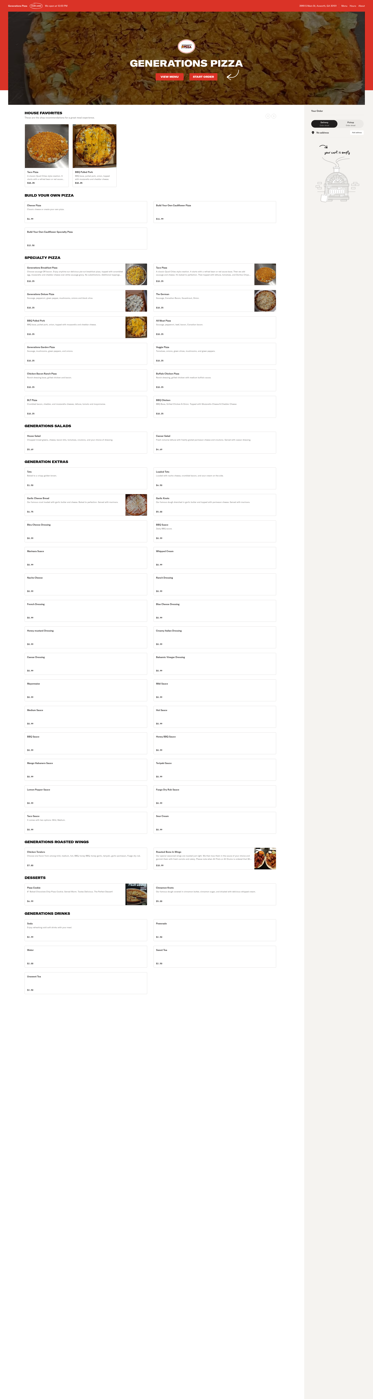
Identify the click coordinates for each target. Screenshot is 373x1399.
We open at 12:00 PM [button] (56, 5)
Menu (344, 5)
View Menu (170, 76)
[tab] (324, 124)
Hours (353, 5)
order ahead (36, 6)
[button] (86, 212)
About (361, 5)
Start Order (203, 76)
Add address (357, 132)
